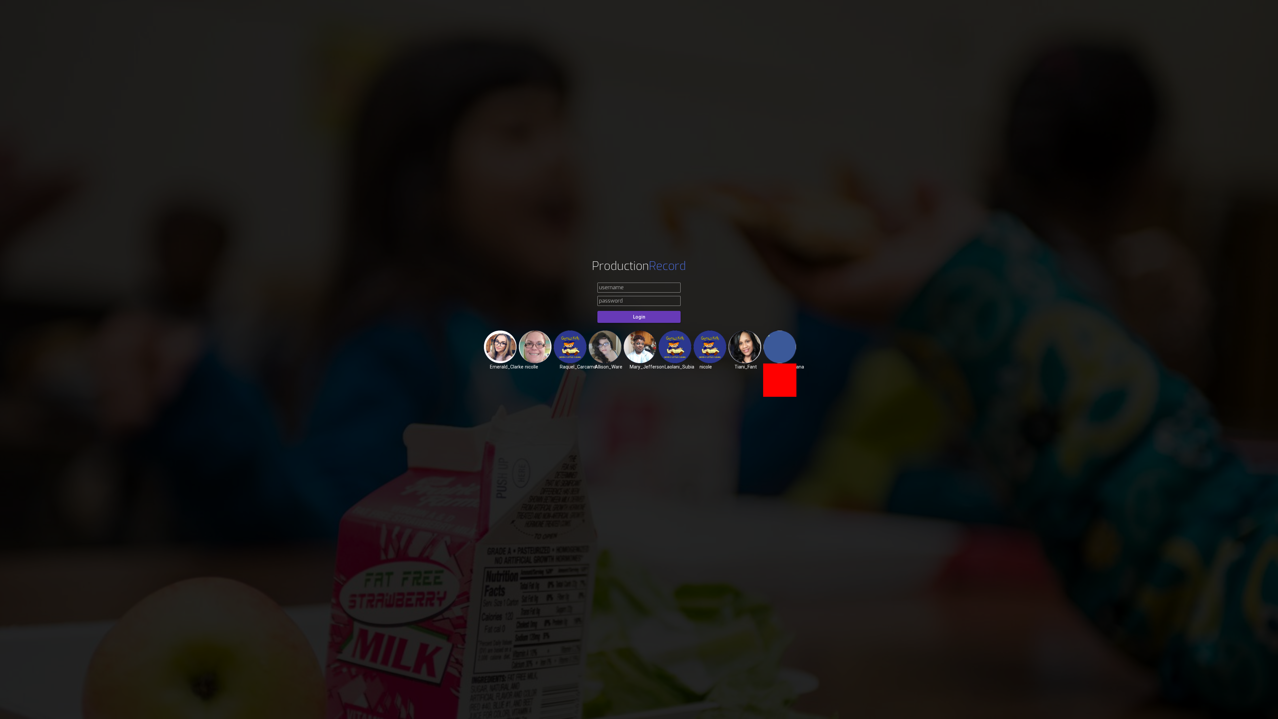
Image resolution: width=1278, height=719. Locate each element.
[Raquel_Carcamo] (570, 346)
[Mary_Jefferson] (640, 346)
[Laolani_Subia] (675, 346)
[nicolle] (535, 346)
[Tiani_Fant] (744, 346)
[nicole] (710, 346)
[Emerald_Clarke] (500, 346)
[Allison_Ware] (605, 346)
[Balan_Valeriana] (779, 346)
